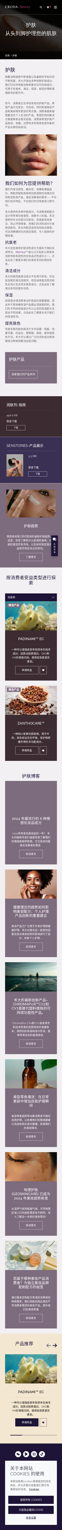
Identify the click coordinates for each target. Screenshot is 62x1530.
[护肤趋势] (31, 503)
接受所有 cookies (31, 1499)
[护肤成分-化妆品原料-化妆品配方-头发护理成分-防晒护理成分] (18, 7)
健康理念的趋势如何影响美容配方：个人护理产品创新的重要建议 (31, 911)
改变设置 (31, 1517)
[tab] (16, 1435)
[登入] (43, 670)
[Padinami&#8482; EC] (31, 1368)
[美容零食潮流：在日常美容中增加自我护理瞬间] (31, 1073)
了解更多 (31, 557)
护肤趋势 (31, 526)
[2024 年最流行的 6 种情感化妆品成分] (31, 795)
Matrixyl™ (22, 252)
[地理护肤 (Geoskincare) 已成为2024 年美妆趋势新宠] (31, 1166)
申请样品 (27, 670)
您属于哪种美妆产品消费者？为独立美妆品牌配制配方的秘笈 (31, 1282)
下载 (16, 427)
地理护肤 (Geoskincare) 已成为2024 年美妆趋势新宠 (31, 1194)
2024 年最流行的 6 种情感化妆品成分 (31, 820)
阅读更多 (31, 853)
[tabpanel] (31, 681)
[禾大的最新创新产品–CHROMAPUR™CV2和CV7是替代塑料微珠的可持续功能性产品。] (31, 976)
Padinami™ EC (31, 639)
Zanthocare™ (31, 723)
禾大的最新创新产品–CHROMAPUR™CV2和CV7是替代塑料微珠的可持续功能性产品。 (31, 1006)
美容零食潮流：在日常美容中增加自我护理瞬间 (31, 1101)
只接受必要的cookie (31, 1509)
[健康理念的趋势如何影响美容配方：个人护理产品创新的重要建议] (31, 884)
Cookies (34, 1489)
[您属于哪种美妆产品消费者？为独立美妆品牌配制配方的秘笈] (31, 1255)
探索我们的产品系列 (23, 374)
